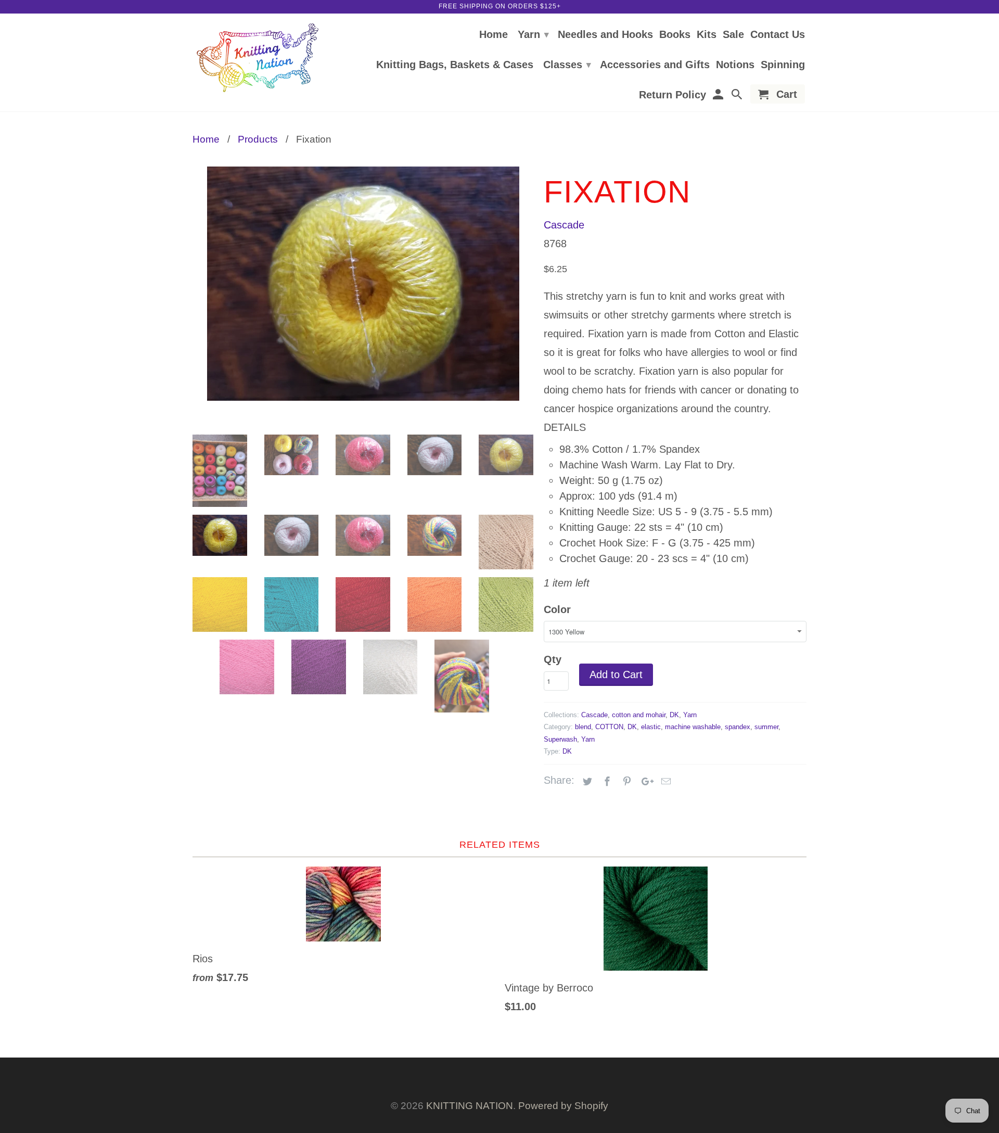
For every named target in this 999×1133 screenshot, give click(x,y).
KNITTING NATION (469, 1105)
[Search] (738, 96)
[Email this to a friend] (664, 781)
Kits (706, 35)
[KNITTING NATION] (258, 58)
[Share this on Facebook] (605, 781)
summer (766, 727)
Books (674, 35)
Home (493, 35)
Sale (733, 35)
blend (583, 727)
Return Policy (672, 95)
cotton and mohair (638, 715)
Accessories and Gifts (655, 65)
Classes (567, 64)
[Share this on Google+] (644, 781)
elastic (651, 727)
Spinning (783, 65)
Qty (552, 659)
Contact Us (777, 35)
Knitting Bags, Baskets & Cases (454, 65)
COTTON (609, 727)
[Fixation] (363, 284)
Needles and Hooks (605, 35)
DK (674, 715)
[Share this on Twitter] (586, 781)
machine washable (693, 727)
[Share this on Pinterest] (625, 781)
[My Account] (718, 96)
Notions (735, 65)
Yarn (533, 34)
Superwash (560, 739)
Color (557, 609)
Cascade (564, 225)
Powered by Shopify (563, 1105)
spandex (737, 727)
